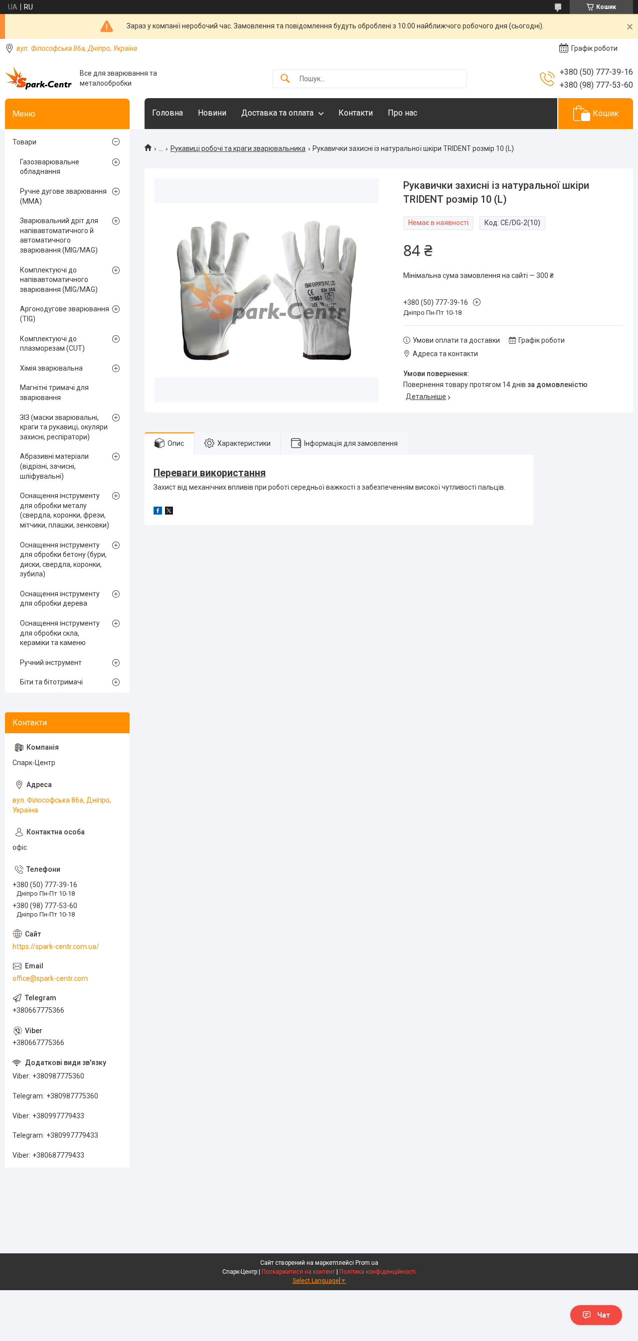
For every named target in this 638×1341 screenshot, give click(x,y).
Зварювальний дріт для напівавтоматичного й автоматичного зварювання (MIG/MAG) (59, 235)
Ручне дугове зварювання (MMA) (63, 196)
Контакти (355, 113)
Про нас (402, 113)
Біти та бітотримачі (51, 682)
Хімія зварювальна (51, 368)
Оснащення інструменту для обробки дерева (60, 599)
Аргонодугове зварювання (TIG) (64, 314)
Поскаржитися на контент (298, 1271)
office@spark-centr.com (50, 978)
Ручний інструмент (51, 663)
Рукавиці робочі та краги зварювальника (238, 148)
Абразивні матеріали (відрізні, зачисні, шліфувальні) (54, 466)
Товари (24, 142)
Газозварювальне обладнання (49, 167)
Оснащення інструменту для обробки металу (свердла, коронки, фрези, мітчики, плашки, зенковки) (64, 510)
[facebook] (158, 512)
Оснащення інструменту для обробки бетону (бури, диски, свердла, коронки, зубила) (63, 559)
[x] (169, 512)
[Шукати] (285, 79)
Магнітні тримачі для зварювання (54, 393)
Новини (212, 113)
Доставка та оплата (277, 113)
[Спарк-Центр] (38, 78)
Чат (603, 1315)
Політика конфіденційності (377, 1271)
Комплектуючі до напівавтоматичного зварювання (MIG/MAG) (59, 279)
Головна (167, 113)
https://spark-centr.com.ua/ (55, 946)
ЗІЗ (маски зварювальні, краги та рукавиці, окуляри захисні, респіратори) (64, 427)
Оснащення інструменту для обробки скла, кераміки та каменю (60, 633)
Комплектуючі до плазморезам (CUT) (52, 344)
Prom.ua (366, 1262)
